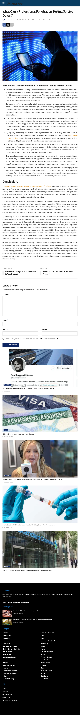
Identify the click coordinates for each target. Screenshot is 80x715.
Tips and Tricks (48, 20)
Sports (43, 665)
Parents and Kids (47, 652)
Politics (43, 654)
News (6, 430)
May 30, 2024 (6, 391)
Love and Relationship (48, 641)
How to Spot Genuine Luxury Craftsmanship (26, 611)
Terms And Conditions (9, 700)
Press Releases (46, 657)
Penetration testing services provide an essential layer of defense (26, 186)
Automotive (6, 635)
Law (42, 635)
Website (44, 329)
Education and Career (10, 646)
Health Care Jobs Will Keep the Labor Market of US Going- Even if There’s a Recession (28, 525)
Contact (5, 691)
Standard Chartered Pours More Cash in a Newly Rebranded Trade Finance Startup (27, 570)
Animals (5, 633)
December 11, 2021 (8, 482)
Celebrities (6, 643)
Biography (6, 638)
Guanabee (15, 3)
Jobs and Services (33, 20)
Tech (41, 20)
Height (4, 676)
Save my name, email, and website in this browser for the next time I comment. (31, 339)
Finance (7, 566)
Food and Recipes (8, 665)
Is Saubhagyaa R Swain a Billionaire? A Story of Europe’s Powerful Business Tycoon (28, 388)
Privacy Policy (6, 697)
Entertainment (7, 652)
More (43, 646)
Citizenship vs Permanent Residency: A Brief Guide (18, 434)
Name (5, 320)
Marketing (44, 643)
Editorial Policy (7, 694)
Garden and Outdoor (9, 671)
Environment (6, 654)
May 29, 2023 (20, 20)
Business (7, 384)
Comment (6, 294)
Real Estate (45, 660)
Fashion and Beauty (9, 657)
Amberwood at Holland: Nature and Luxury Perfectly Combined (32, 620)
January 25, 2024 (8, 436)
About (4, 688)
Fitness (5, 662)
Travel (43, 673)
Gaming (5, 668)
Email (5, 330)
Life (42, 638)
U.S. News (44, 679)
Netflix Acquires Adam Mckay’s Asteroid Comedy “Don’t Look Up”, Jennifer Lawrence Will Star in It (32, 479)
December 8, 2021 (8, 573)
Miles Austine (8, 20)
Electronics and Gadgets (11, 649)
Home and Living (8, 679)
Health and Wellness (11, 521)
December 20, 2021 (8, 527)
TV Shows (44, 676)
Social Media (45, 662)
